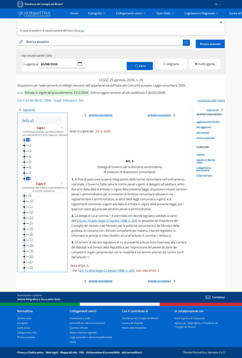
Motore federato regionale (83, 332)
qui (82, 30)
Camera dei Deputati (132, 323)
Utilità (73, 342)
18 (31, 245)
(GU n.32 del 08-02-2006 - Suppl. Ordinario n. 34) (50, 100)
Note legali (52, 352)
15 (31, 228)
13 (31, 217)
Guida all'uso (23, 328)
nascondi (29, 109)
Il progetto (22, 323)
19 (31, 250)
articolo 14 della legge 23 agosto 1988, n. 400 (107, 220)
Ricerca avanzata (210, 44)
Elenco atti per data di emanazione (87, 323)
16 (31, 234)
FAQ (82, 352)
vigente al (32, 64)
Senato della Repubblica (134, 328)
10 (31, 200)
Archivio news (24, 318)
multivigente (206, 64)
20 (31, 256)
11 (31, 206)
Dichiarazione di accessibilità (103, 352)
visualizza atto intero (211, 100)
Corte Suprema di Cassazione (190, 318)
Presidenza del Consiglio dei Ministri (140, 318)
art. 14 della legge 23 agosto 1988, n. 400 (106, 270)
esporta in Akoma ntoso (205, 161)
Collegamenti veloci (27, 332)
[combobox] (104, 42)
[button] (80, 63)
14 (31, 223)
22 (31, 267)
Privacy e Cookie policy (30, 352)
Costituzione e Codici (80, 318)
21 (31, 261)
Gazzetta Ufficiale (79, 328)
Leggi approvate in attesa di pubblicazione (91, 337)
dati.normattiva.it (132, 352)
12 (31, 212)
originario (173, 64)
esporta (200, 154)
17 (31, 239)
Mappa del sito (69, 352)
